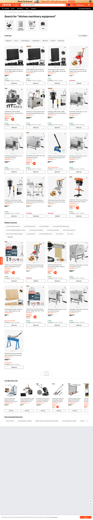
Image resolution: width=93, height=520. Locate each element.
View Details (36, 216)
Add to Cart (14, 83)
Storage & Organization (12, 12)
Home (6, 12)
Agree (85, 517)
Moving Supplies (21, 12)
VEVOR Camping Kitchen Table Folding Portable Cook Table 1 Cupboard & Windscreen (27, 400)
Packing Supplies (29, 12)
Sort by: (80, 35)
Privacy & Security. (54, 517)
